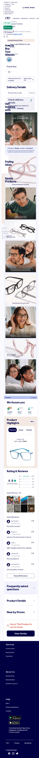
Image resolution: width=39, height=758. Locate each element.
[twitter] (17, 753)
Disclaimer (28, 743)
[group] (20, 57)
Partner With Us (9, 13)
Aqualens (7, 8)
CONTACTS (32, 18)
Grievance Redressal (12, 707)
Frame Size (9, 656)
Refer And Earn (10, 680)
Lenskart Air (5, 237)
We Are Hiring (10, 676)
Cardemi (8, 711)
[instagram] (13, 753)
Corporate (6, 2)
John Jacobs (8, 6)
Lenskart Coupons (11, 683)
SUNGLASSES (24, 18)
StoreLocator (14, 2)
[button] (9, 59)
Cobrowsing (8, 10)
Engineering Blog (9, 11)
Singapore (7, 4)
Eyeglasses (6, 231)
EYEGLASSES (16, 18)
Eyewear (4, 228)
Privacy (16, 743)
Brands (5, 233)
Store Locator (10, 648)
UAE (13, 4)
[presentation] (20, 128)
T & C (7, 743)
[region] (20, 26)
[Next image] (7, 36)
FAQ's (7, 703)
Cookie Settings (11, 750)
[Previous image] (4, 36)
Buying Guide (10, 652)
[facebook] (9, 753)
